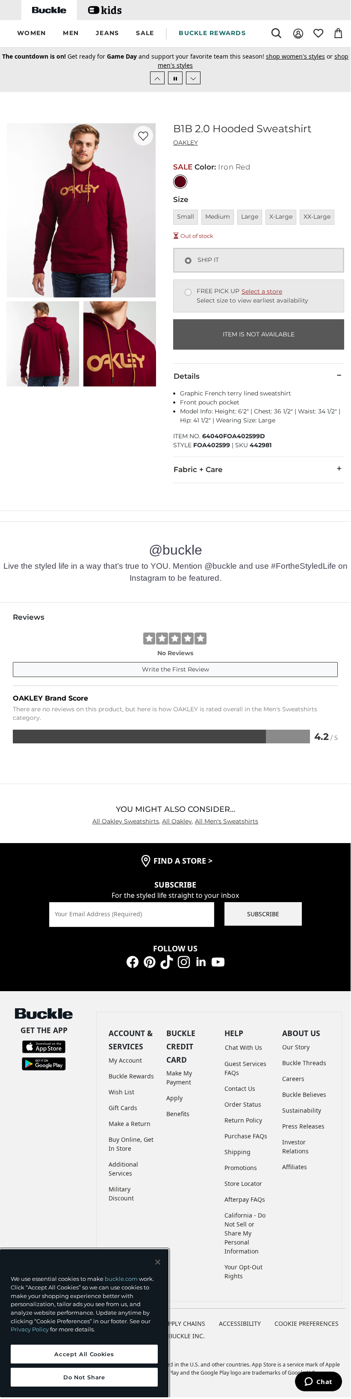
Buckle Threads (304, 1063)
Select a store (262, 291)
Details (187, 376)
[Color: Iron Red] (180, 182)
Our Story (296, 1047)
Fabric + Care (198, 469)
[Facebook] (132, 961)
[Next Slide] (193, 77)
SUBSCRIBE (263, 914)
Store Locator (243, 1183)
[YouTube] (218, 961)
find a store (182, 860)
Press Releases (303, 1126)
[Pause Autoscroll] (175, 77)
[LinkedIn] (200, 961)
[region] (84, 1323)
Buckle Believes (304, 1094)
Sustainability (301, 1110)
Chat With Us (243, 1047)
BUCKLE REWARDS (212, 33)
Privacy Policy (30, 1329)
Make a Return (129, 1124)
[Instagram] (183, 961)
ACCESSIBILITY (240, 1323)
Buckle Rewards (131, 1076)
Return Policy (243, 1120)
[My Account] (298, 33)
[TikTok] (166, 961)
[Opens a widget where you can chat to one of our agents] (318, 1382)
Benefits (177, 1114)
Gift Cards (123, 1108)
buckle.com (121, 1278)
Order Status (242, 1104)
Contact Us (239, 1088)
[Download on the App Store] (44, 1046)
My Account (125, 1060)
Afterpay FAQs (244, 1199)
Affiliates (294, 1167)
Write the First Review (175, 669)
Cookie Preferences (306, 1323)
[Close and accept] (157, 1262)
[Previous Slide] (157, 77)
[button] (31, 33)
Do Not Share (84, 1377)
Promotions (240, 1168)
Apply (174, 1098)
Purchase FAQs (245, 1136)
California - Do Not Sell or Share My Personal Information (244, 1233)
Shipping (237, 1152)
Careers (293, 1079)
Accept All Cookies (84, 1354)
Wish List (121, 1092)
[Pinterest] (149, 961)
